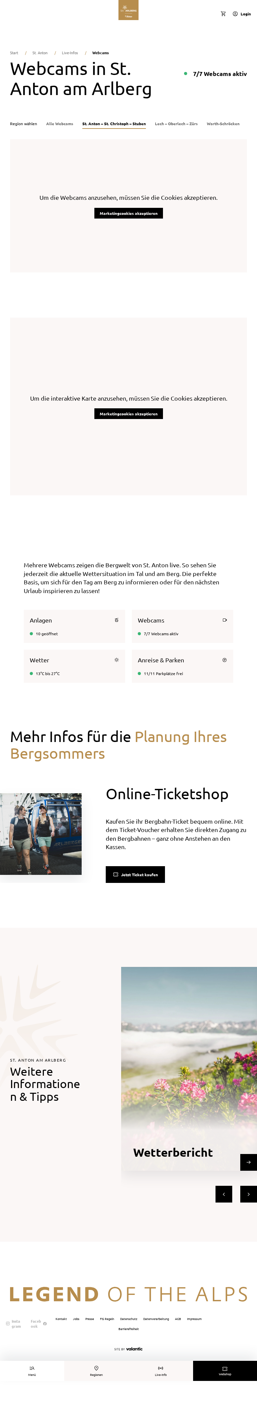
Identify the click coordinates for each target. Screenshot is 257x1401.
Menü (32, 1374)
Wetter (39, 659)
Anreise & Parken (161, 659)
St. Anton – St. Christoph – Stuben (114, 123)
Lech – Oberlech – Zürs (176, 123)
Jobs (76, 1318)
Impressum (194, 1318)
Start (14, 52)
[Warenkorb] (223, 14)
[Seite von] (128, 1349)
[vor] (248, 1194)
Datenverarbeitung (156, 1318)
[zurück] (224, 1194)
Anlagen (41, 620)
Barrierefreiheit (128, 1328)
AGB (178, 1318)
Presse (89, 1318)
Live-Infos (70, 52)
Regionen (96, 1374)
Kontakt (61, 1318)
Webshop (225, 1374)
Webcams (151, 620)
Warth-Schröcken (223, 123)
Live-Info (161, 1374)
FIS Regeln (107, 1318)
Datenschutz (128, 1318)
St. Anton (40, 52)
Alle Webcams (59, 123)
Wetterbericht (173, 1152)
